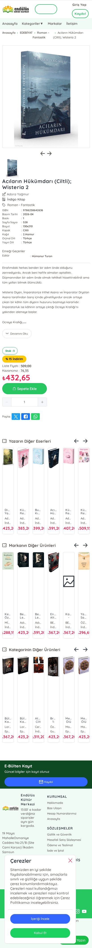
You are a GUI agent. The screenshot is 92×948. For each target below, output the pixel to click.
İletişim (71, 23)
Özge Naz (53, 727)
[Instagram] (77, 911)
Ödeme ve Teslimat (60, 845)
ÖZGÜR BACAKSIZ (84, 622)
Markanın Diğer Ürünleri (31, 545)
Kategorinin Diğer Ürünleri (33, 649)
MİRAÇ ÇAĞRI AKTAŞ (8, 622)
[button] (6, 402)
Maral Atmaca (68, 727)
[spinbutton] (24, 402)
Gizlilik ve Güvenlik (59, 834)
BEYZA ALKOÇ (53, 622)
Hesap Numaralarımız (61, 813)
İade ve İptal (55, 850)
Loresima (8, 727)
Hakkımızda (55, 802)
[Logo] (15, 9)
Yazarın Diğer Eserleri (29, 441)
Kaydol (80, 14)
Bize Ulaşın (54, 808)
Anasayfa (9, 23)
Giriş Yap (79, 5)
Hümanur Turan (42, 256)
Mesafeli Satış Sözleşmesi (64, 840)
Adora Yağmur (18, 194)
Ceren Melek (38, 727)
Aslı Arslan (23, 622)
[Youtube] (84, 911)
